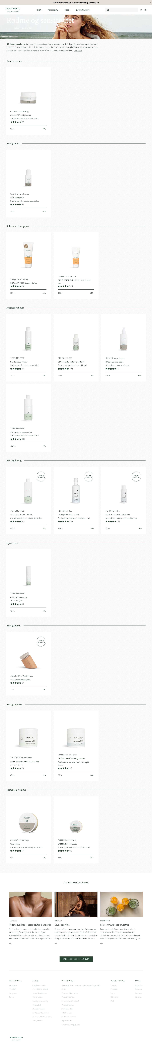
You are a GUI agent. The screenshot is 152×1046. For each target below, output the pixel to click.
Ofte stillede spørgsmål (40, 989)
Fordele (113, 985)
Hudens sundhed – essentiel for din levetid (30, 924)
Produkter (114, 989)
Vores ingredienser (68, 1005)
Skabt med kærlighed (69, 1017)
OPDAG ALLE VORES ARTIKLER (76, 959)
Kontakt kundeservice (39, 993)
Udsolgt (94, 775)
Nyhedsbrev (139, 985)
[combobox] (121, 10)
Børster (11, 997)
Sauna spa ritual (62, 924)
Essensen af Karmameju (70, 993)
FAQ (112, 1001)
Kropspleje (12, 989)
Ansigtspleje (13, 985)
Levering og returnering (40, 1001)
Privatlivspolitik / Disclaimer (41, 1017)
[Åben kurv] (145, 9)
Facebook (138, 993)
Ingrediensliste (67, 1020)
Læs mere (78, 50)
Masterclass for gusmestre (71, 1024)
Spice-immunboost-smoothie (114, 924)
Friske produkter (67, 1009)
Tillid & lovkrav (67, 1013)
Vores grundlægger (68, 997)
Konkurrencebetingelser (40, 1013)
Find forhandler (37, 997)
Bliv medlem (115, 997)
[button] (15, 122)
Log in (113, 993)
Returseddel (36, 1005)
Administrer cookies (39, 985)
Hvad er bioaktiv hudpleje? (70, 1001)
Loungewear (13, 993)
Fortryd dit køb (37, 1020)
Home (8, 28)
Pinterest (138, 997)
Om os (64, 989)
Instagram (138, 989)
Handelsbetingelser (38, 1009)
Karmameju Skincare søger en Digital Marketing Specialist (81, 985)
